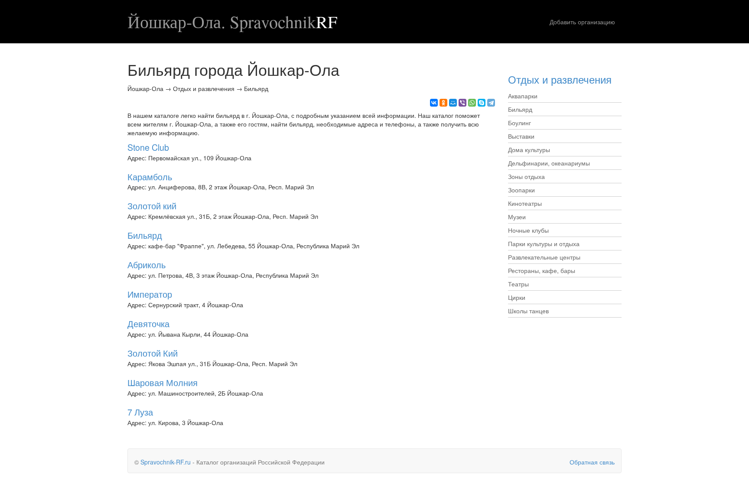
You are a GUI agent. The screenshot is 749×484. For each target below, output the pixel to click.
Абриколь (146, 264)
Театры (518, 283)
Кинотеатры (525, 203)
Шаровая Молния (162, 382)
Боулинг (519, 122)
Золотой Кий (152, 353)
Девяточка (148, 323)
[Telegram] (491, 103)
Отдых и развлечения (560, 79)
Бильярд (144, 235)
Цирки (516, 297)
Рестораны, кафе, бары (541, 270)
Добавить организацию (582, 21)
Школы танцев (528, 310)
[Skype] (481, 103)
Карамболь (149, 176)
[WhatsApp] (472, 103)
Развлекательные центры (544, 257)
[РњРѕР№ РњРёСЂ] (453, 103)
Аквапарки (522, 95)
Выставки (521, 136)
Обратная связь (592, 462)
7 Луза (140, 412)
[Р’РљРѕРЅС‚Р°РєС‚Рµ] (434, 103)
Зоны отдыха (526, 176)
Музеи (517, 216)
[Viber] (462, 103)
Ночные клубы (528, 230)
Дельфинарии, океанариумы (549, 163)
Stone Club (148, 147)
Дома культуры (529, 149)
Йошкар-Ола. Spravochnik (232, 21)
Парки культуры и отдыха (544, 243)
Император (149, 294)
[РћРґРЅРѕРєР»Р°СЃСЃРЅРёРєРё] (443, 103)
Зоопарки (521, 189)
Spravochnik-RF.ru (165, 462)
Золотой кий (151, 205)
